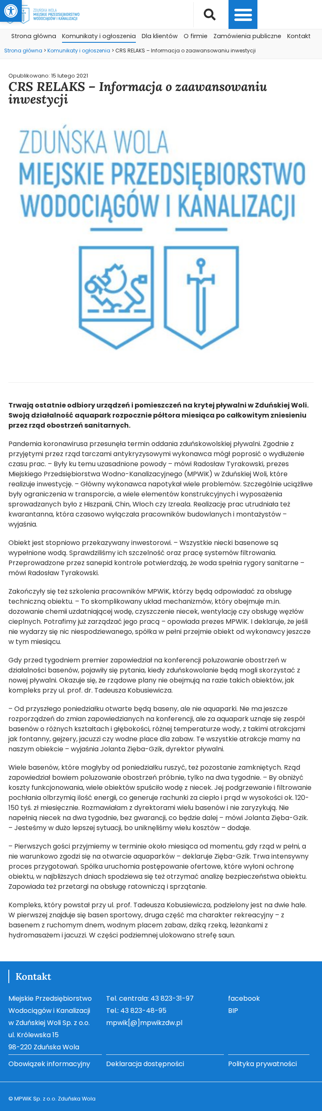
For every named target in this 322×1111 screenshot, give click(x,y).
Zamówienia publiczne (247, 36)
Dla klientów (160, 36)
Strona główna (33, 36)
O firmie (196, 36)
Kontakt (299, 36)
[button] (11, 11)
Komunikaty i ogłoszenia (99, 36)
